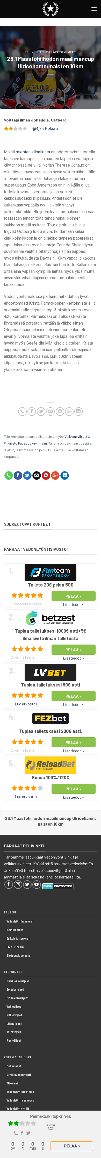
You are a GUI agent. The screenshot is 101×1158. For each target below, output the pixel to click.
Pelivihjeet (34, 52)
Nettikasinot (14, 930)
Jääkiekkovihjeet (17, 981)
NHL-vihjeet (14, 1015)
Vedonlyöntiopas (17, 1057)
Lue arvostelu (26, 703)
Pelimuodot (13, 1066)
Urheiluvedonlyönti (18, 1075)
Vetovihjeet (13, 1032)
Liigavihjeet (14, 1023)
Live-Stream (15, 947)
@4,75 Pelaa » (45, 128)
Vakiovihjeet (14, 1006)
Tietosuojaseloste (18, 955)
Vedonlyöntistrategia (20, 1092)
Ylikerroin (12, 1083)
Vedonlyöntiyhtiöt (17, 1108)
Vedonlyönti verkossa (20, 1100)
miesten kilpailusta (33, 151)
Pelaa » (72, 1146)
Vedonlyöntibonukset (19, 921)
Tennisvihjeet (15, 989)
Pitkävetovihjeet (61, 52)
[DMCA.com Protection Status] (58, 885)
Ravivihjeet (13, 1040)
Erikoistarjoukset (18, 938)
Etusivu (10, 912)
